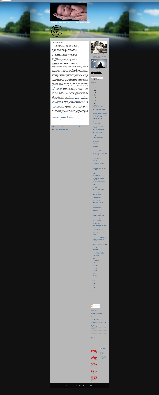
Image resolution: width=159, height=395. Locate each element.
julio (94, 267)
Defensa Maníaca (96, 247)
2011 (93, 280)
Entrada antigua (83, 126)
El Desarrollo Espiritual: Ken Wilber (99, 115)
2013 (93, 103)
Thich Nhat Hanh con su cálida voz (99, 232)
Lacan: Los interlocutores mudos (99, 225)
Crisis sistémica (96, 141)
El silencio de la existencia (98, 173)
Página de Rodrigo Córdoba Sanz (97, 311)
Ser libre (94, 184)
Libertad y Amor (96, 192)
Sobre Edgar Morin (96, 165)
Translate (100, 79)
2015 (93, 100)
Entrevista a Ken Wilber (97, 118)
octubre (94, 262)
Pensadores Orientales (97, 220)
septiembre (95, 263)
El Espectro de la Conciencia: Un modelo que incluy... (99, 111)
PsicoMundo (93, 316)
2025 (93, 84)
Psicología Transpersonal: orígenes (100, 113)
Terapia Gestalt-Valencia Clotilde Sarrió (98, 322)
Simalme (92, 332)
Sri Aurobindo (95, 146)
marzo (94, 273)
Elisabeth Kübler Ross (97, 200)
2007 (93, 287)
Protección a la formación (98, 161)
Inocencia (95, 217)
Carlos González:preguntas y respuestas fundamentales (98, 253)
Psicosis (61, 117)
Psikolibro (92, 334)
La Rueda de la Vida (97, 197)
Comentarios (94, 306)
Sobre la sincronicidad (97, 135)
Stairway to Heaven (96, 175)
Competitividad (96, 212)
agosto (94, 265)
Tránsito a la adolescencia (98, 137)
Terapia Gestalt (96, 255)
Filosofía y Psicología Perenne (99, 116)
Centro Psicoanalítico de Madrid (97, 319)
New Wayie (93, 325)
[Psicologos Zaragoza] (103, 349)
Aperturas (93, 317)
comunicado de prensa (61, 59)
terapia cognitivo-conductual (68, 117)
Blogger (92, 385)
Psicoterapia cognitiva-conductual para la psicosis (99, 242)
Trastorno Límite (94, 326)
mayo (94, 270)
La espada (95, 251)
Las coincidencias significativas (99, 181)
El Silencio (95, 160)
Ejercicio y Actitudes (97, 208)
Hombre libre (95, 249)
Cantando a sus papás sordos (99, 195)
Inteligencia (95, 246)
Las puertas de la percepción (98, 129)
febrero (94, 275)
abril (94, 272)
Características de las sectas (98, 215)
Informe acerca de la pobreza (98, 134)
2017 (93, 97)
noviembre (95, 260)
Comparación (95, 186)
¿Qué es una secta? (97, 223)
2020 (93, 92)
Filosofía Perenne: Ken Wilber (99, 120)
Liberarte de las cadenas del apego (100, 213)
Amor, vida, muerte (96, 130)
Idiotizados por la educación (98, 163)
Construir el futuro (96, 204)
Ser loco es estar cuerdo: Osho (99, 221)
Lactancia (92, 323)
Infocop (57, 117)
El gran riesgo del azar (97, 121)
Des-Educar (95, 144)
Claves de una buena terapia (98, 132)
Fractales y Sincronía (97, 158)
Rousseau (95, 166)
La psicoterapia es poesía (98, 229)
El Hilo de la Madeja (95, 329)
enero (94, 276)
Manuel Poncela (94, 328)
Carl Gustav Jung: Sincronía (98, 189)
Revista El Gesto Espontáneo (96, 313)
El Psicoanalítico (94, 314)
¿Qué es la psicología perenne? (99, 109)
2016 (93, 98)
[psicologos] (96, 343)
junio (94, 268)
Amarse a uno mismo (97, 205)
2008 (93, 285)
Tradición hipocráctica (97, 256)
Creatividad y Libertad (97, 194)
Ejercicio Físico (96, 187)
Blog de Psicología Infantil (96, 331)
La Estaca (95, 199)
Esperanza (95, 234)
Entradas (94, 304)
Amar (94, 258)
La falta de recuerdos (97, 123)
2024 (93, 85)
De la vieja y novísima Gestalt (98, 202)
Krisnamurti (95, 182)
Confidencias (95, 210)
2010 (93, 282)
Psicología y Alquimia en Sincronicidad (97, 151)
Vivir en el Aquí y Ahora (97, 231)
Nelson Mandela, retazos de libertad (100, 237)
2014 (93, 102)
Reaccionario (95, 143)
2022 (93, 89)
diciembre (95, 105)
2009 (93, 283)
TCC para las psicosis (97, 207)
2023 (93, 87)
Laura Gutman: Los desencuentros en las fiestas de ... (100, 139)
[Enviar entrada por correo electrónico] (67, 116)
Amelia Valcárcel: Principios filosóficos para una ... (98, 149)
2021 (93, 90)
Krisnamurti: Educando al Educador (100, 244)
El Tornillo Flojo (94, 320)
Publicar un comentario (58, 121)
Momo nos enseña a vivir (98, 218)
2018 (93, 95)
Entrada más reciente (57, 126)
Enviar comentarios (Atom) (62, 129)
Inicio (71, 126)
